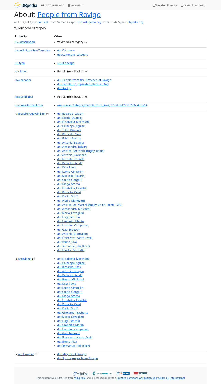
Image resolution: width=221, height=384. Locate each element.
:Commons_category (72, 54)
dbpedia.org (135, 22)
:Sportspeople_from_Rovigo (77, 358)
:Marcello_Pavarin (71, 176)
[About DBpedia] (25, 5)
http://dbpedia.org (89, 22)
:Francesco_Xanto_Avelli (74, 238)
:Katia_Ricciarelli (69, 163)
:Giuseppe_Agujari (71, 126)
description (25, 42)
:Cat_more (66, 50)
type (20, 63)
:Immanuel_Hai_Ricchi (73, 246)
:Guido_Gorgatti (69, 180)
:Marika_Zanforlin (70, 250)
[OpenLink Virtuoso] (80, 373)
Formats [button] (76, 5)
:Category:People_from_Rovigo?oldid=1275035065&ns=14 (102, 105)
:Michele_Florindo (70, 159)
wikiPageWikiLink (31, 113)
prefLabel (24, 97)
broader (23, 80)
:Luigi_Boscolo (68, 217)
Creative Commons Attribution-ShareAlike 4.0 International (151, 378)
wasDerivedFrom (29, 105)
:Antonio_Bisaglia (70, 142)
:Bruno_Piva (67, 242)
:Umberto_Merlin (70, 221)
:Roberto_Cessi (69, 192)
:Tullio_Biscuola (69, 130)
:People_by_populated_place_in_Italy (83, 84)
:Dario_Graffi (67, 196)
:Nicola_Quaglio (69, 118)
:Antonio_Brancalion (72, 234)
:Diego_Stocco (68, 184)
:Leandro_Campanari (73, 225)
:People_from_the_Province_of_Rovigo (84, 80)
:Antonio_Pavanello (71, 155)
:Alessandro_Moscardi (73, 209)
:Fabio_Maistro (69, 138)
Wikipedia (80, 378)
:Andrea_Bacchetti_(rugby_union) (80, 151)
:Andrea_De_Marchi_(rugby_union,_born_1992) (89, 205)
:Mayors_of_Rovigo (71, 354)
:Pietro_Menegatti (71, 200)
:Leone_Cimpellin (70, 171)
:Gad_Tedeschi (68, 229)
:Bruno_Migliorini (70, 279)
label (20, 71)
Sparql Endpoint (194, 5)
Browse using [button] (53, 5)
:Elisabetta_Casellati (72, 188)
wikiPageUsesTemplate (32, 50)
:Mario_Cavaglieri (70, 213)
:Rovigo (64, 88)
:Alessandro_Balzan (72, 147)
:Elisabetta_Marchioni (73, 122)
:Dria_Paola (66, 167)
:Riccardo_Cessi (69, 134)
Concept (42, 22)
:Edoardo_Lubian (70, 113)
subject (24, 259)
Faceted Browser (167, 5)
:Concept (65, 63)
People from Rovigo (69, 14)
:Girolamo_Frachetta (72, 312)
